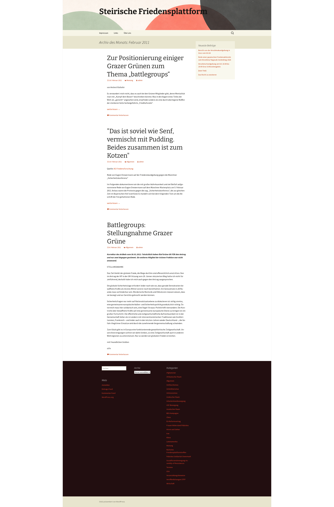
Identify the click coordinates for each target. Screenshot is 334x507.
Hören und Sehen (173, 429)
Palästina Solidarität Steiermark (178, 456)
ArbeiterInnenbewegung (176, 401)
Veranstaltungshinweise (175, 475)
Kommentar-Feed (108, 393)
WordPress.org (108, 397)
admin (140, 80)
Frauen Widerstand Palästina (177, 425)
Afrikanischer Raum (173, 377)
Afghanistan (171, 373)
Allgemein (130, 162)
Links (116, 33)
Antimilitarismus (172, 389)
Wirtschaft (170, 483)
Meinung (130, 80)
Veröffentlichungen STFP (176, 479)
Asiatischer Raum (173, 409)
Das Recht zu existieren (207, 75)
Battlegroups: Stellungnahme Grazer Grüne (139, 233)
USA (168, 471)
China (168, 417)
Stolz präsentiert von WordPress (112, 501)
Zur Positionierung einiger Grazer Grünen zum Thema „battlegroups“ (145, 66)
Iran (167, 433)
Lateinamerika (171, 441)
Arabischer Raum (173, 397)
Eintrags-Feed (107, 389)
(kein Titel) (202, 70)
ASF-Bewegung (172, 405)
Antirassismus (171, 393)
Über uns (127, 33)
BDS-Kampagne (172, 413)
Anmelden (106, 385)
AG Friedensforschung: (124, 168)
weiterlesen (113, 109)
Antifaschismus (172, 385)
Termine (169, 467)
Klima (168, 437)
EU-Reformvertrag (173, 421)
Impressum (103, 33)
